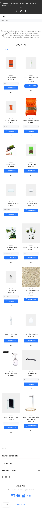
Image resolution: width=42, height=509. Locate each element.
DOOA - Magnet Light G (31, 204)
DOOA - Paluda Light (31, 374)
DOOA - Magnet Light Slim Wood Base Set (31, 418)
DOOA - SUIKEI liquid (11, 334)
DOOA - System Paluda (11, 417)
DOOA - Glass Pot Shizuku (31, 334)
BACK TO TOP (21, 505)
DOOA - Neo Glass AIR (11, 247)
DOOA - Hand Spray (11, 374)
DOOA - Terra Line (11, 164)
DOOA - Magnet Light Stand (31, 247)
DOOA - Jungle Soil (11, 77)
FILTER (6, 49)
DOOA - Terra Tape (31, 164)
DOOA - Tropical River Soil (31, 121)
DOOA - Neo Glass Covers (11, 204)
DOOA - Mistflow (11, 291)
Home (2, 21)
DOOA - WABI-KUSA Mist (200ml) (31, 78)
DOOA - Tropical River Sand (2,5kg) (31, 292)
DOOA (11, 75)
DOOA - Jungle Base (11, 121)
